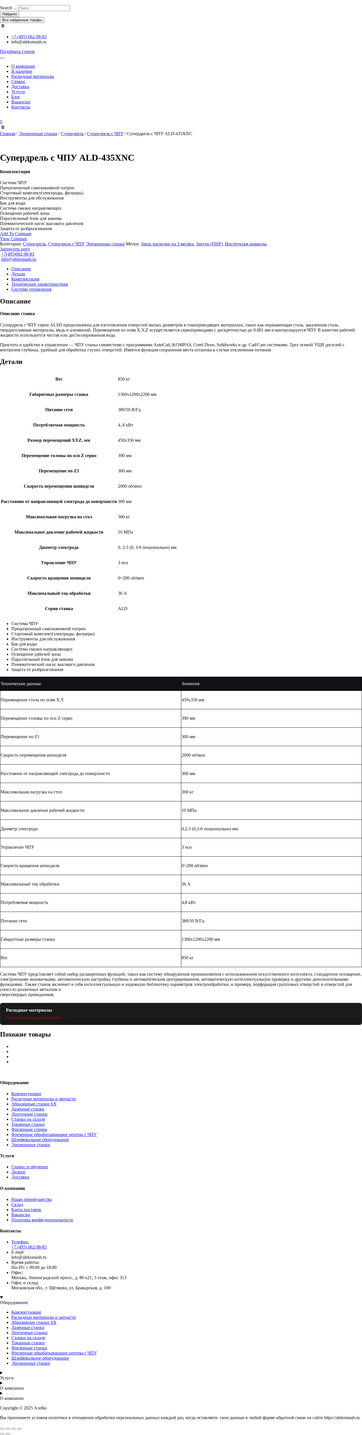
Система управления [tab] (31, 289)
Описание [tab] (21, 268)
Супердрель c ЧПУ (105, 133)
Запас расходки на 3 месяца (167, 243)
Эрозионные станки (38, 133)
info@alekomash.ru (18, 259)
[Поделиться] (13, 1429)
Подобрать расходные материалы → (36, 1018)
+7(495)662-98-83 (17, 254)
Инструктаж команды (246, 243)
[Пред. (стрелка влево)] (2, 1434)
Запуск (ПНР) (209, 243)
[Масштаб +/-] (2, 1429)
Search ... (8, 7)
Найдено (9, 14)
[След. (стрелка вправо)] (8, 1434)
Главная (7, 133)
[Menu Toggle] (2, 58)
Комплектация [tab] (25, 279)
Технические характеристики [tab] (39, 284)
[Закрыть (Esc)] (19, 1429)
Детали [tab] (18, 273)
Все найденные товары (22, 20)
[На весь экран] (8, 1429)
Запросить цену (15, 249)
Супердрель (72, 133)
